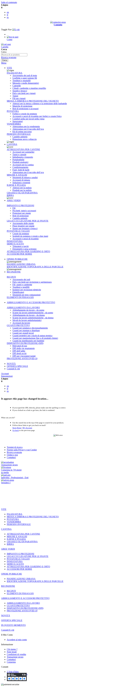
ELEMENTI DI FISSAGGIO (20, 297)
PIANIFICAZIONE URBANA (21, 264)
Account (5, 373)
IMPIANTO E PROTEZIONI (20, 205)
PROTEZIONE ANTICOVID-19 (22, 358)
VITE (9, 68)
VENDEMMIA (14, 124)
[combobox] (14, 54)
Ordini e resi (12, 455)
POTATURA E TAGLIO (18, 231)
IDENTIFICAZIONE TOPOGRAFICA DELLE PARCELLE (35, 267)
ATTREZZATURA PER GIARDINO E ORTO (28, 251)
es (8, 17)
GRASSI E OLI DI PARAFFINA (22, 193)
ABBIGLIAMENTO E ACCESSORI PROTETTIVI (31, 302)
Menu (3, 63)
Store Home (16, 428)
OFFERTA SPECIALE (17, 366)
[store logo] (16, 29)
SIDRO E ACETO (15, 244)
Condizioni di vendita (16, 654)
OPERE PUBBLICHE (17, 259)
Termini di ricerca (14, 447)
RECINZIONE (14, 272)
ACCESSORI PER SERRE (19, 254)
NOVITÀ (11, 363)
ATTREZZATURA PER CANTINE (23, 149)
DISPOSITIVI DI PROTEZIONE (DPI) (25, 343)
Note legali (12, 652)
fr (7, 15)
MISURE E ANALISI (17, 175)
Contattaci (11, 457)
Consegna (11, 662)
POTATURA (13, 111)
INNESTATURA (15, 241)
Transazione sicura (15, 657)
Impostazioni (7, 376)
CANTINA (12, 144)
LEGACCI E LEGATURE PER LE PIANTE (27, 221)
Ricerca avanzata (8, 57)
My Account (27, 428)
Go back (15, 430)
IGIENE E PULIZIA (16, 185)
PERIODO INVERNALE (19, 134)
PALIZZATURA (14, 73)
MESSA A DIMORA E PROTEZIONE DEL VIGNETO (33, 101)
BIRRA (10, 195)
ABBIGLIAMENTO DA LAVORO (23, 307)
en (8, 12)
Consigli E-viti (13, 369)
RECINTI (11, 277)
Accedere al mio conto (17, 639)
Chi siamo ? (12, 649)
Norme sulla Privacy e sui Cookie (22, 450)
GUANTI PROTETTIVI (18, 325)
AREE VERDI (14, 200)
